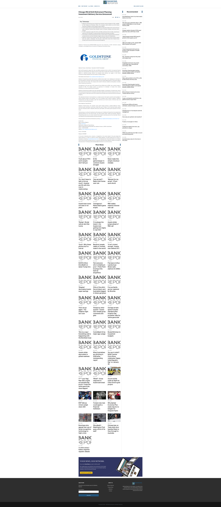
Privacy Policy (110, 487)
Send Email (83, 123)
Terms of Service (110, 485)
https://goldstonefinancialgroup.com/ (96, 76)
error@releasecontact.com (93, 138)
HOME (79, 6)
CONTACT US (97, 6)
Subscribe (89, 495)
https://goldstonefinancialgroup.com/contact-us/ (109, 118)
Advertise (110, 489)
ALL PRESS (90, 6)
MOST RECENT (84, 6)
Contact (110, 490)
